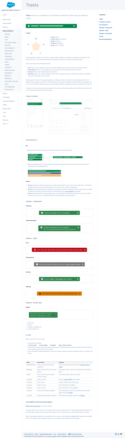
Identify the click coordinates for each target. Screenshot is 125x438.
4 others (70, 392)
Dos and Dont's (103, 24)
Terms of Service (28, 434)
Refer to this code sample (33, 406)
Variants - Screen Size (105, 33)
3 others (82, 395)
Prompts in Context (105, 22)
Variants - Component (105, 27)
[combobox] (10, 14)
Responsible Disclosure (46, 434)
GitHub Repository (121, 434)
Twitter (116, 434)
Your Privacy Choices (76, 434)
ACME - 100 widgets (56, 279)
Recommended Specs (105, 39)
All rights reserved (51, 436)
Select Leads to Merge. (73, 264)
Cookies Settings (61, 434)
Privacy (36, 434)
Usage (101, 19)
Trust (54, 434)
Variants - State (103, 30)
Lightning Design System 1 (10, 6)
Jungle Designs (68, 379)
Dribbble (118, 434)
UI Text (101, 36)
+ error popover (69, 191)
